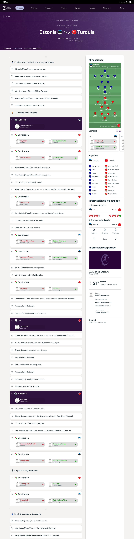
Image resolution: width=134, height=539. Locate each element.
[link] (19, 8)
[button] (49, 8)
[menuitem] (21, 8)
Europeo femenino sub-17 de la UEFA (6, 8)
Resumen (7, 48)
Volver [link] (8, 16)
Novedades (17, 48)
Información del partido (32, 48)
